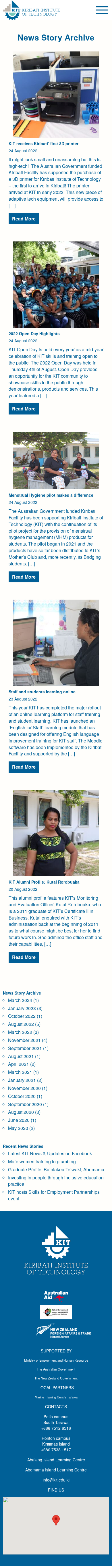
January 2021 (22, 1080)
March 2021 (20, 1072)
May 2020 (18, 1128)
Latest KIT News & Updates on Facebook (50, 1153)
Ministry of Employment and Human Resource (56, 1360)
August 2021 (21, 1056)
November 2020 (24, 1088)
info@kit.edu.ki (56, 1480)
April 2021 (18, 1064)
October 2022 (22, 1016)
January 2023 (22, 1008)
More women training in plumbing (42, 1161)
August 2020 (21, 1112)
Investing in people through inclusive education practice (56, 1180)
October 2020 (22, 1096)
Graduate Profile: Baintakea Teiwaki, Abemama (56, 1169)
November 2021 (24, 1040)
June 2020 (19, 1120)
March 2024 (20, 1000)
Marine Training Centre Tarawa (56, 1397)
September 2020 (25, 1104)
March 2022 (20, 1032)
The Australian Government (56, 1369)
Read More (24, 218)
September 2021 (25, 1048)
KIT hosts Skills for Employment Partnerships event (54, 1195)
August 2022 (21, 1024)
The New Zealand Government (56, 1378)
